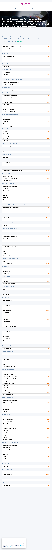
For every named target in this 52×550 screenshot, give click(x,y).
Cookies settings (8, 546)
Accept (24, 539)
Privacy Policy (21, 545)
